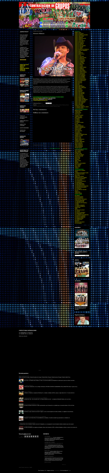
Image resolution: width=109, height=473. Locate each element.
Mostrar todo (64, 464)
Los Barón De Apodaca (28, 426)
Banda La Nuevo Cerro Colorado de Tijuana (27, 422)
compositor (43, 104)
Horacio (57, 104)
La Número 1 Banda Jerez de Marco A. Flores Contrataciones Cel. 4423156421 (38, 379)
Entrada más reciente (38, 145)
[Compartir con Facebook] (49, 103)
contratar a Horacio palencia (50, 104)
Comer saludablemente (49, 437)
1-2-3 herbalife (47, 436)
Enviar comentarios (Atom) (55, 148)
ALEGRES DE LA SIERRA (50, 442)
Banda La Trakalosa (27, 391)
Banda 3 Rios (47, 450)
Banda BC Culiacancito (49, 456)
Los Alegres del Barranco (28, 385)
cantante (38, 104)
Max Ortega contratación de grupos (46, 106)
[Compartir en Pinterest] (51, 103)
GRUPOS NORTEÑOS (24, 127)
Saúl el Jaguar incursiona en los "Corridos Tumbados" (34, 410)
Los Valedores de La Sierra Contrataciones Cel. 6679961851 (35, 416)
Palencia (55, 106)
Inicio (53, 145)
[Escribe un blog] (47, 103)
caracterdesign (57, 470)
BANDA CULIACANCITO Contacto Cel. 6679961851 (54, 457)
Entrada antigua (67, 145)
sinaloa (58, 106)
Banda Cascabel (48, 462)
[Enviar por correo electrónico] (46, 103)
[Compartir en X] (48, 103)
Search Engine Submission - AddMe (25, 467)
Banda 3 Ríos (47, 451)
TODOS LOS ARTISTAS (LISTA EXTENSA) (23, 117)
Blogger (69, 470)
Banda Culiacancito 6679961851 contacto (31, 404)
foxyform (40, 370)
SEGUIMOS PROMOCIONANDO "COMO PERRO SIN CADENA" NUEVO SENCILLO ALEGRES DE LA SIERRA (54, 444)
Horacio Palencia (38, 33)
